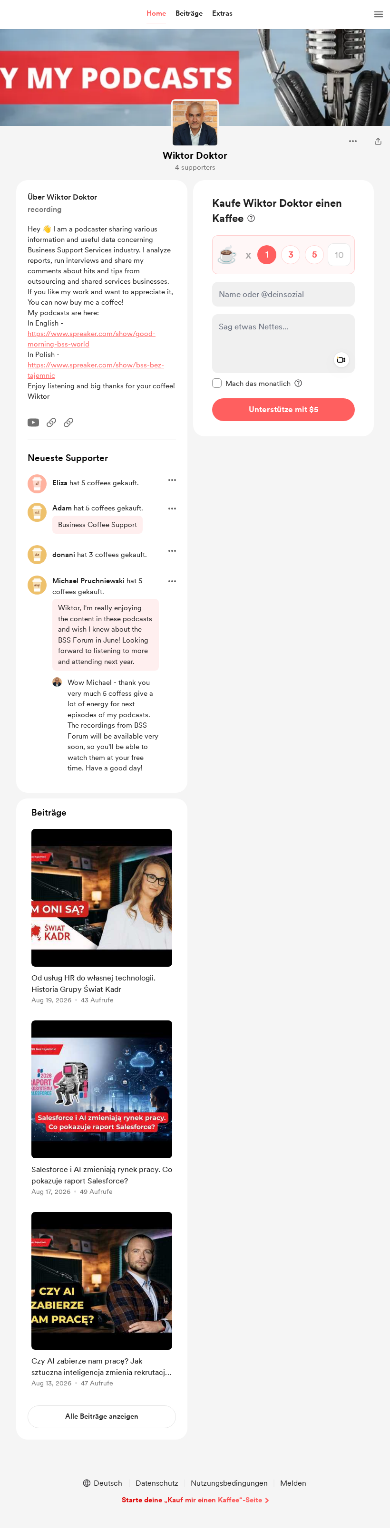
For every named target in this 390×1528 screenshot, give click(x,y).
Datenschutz (157, 1483)
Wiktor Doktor (195, 155)
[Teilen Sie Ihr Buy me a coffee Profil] (378, 141)
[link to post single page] (102, 918)
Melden (293, 1483)
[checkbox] (251, 383)
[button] (156, 13)
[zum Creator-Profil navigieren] (195, 123)
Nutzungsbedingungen (229, 1483)
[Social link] (51, 422)
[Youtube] (33, 422)
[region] (283, 308)
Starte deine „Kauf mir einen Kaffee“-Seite (192, 1500)
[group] (102, 918)
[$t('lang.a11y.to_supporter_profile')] (57, 682)
